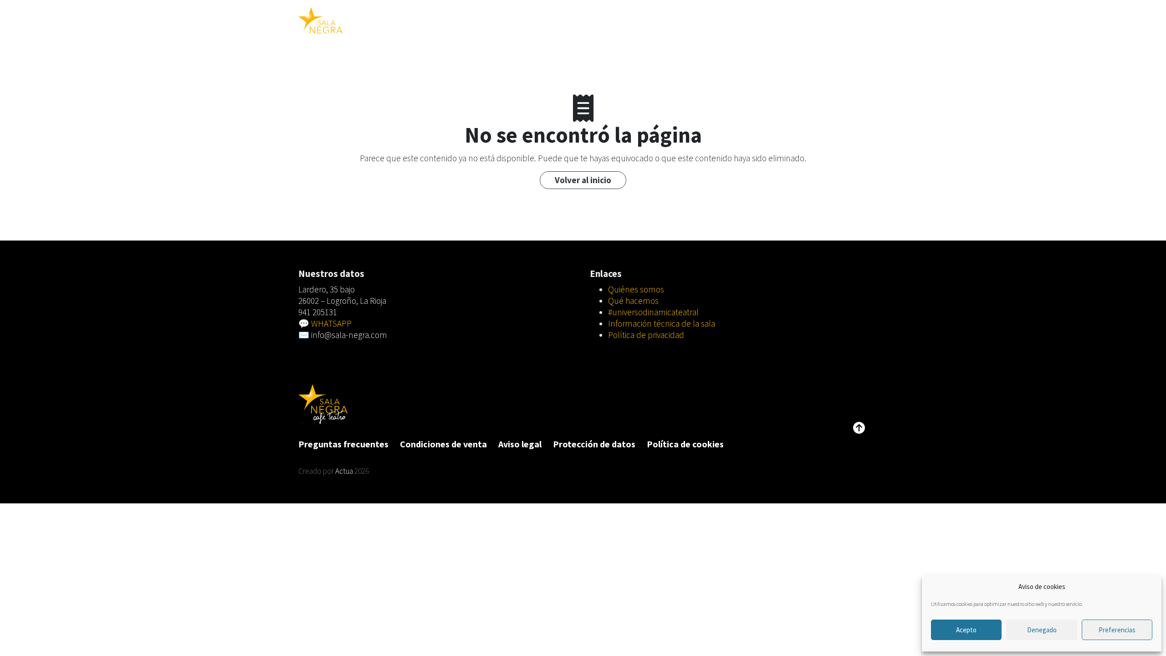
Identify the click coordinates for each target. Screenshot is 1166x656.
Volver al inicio (583, 179)
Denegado (1042, 629)
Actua (344, 471)
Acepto (966, 629)
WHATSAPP (331, 323)
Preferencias (1117, 629)
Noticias (820, 25)
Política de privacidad (646, 334)
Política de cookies (685, 444)
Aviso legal (520, 444)
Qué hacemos (633, 300)
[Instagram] (846, 25)
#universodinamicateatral (709, 25)
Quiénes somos (636, 289)
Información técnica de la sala (661, 323)
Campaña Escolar (626, 25)
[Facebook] (861, 25)
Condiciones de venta (443, 444)
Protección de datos (594, 444)
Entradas (572, 25)
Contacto (780, 25)
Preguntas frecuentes (343, 444)
